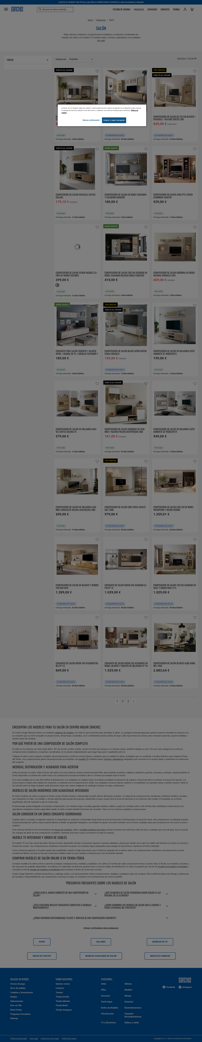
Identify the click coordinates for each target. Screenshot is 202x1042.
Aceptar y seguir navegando (114, 120)
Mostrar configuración (91, 120)
